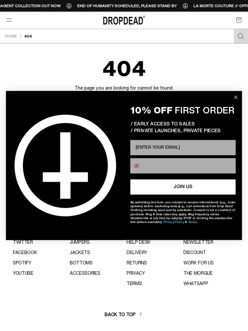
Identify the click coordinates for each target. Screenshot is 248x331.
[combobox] (141, 165)
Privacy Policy (174, 222)
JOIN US (182, 187)
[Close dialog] (235, 97)
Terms (192, 222)
